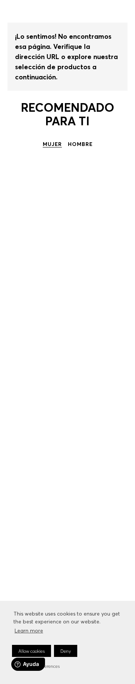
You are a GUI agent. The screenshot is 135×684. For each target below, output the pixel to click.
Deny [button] (65, 651)
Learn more (29, 630)
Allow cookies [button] (31, 651)
